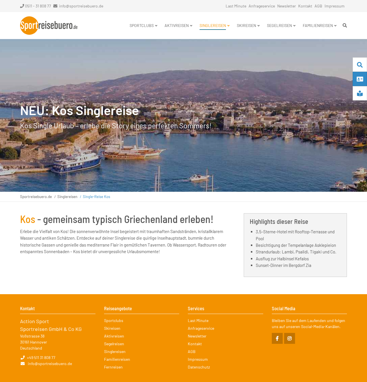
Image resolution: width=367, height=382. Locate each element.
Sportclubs (113, 320)
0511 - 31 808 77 (38, 5)
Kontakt (305, 5)
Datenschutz (199, 366)
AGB (318, 5)
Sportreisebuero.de (36, 196)
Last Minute (236, 5)
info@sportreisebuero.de (81, 5)
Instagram (289, 338)
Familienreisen (117, 359)
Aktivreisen (114, 335)
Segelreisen (114, 343)
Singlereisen (67, 196)
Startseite (48, 25)
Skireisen (112, 328)
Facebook (277, 338)
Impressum (335, 5)
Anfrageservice (262, 5)
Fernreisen (113, 366)
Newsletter (286, 5)
